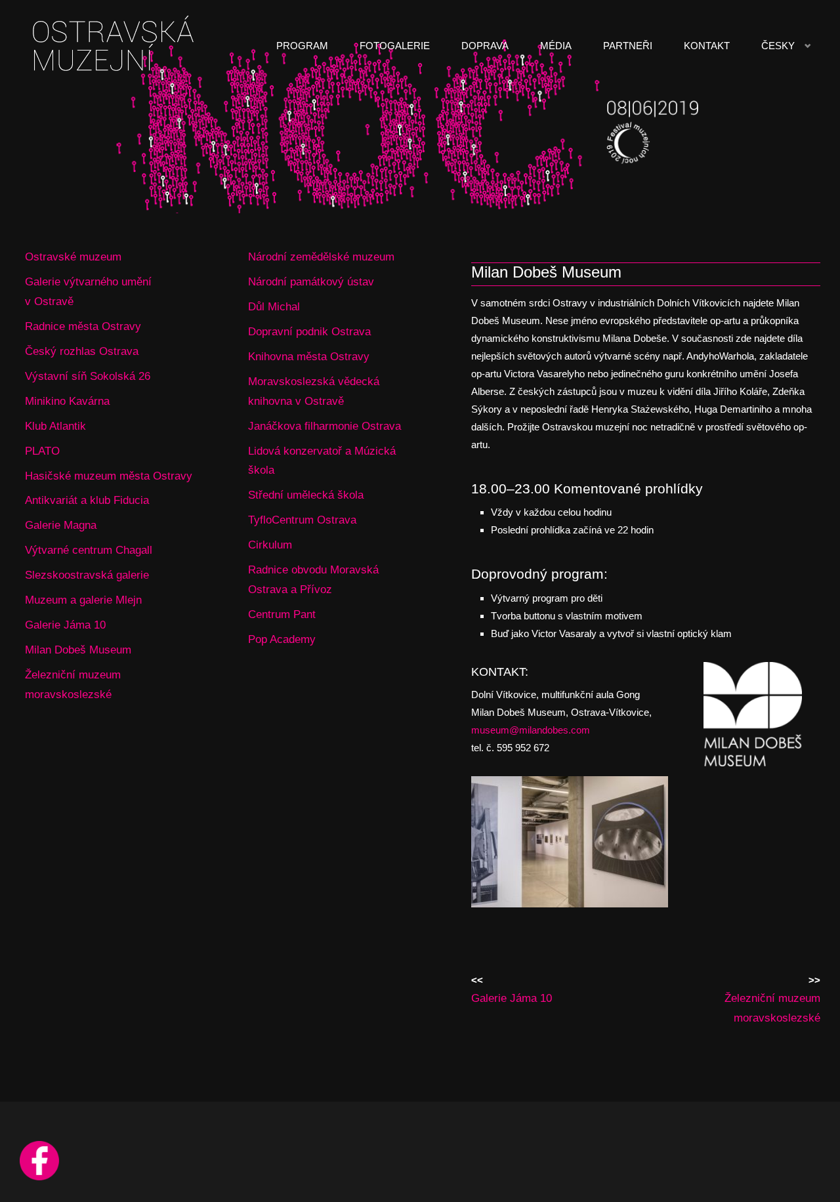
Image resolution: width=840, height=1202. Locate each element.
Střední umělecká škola (306, 495)
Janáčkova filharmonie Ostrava (324, 426)
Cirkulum (270, 544)
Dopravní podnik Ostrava (309, 331)
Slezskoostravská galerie (87, 575)
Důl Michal (274, 306)
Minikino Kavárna (67, 401)
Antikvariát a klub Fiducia (87, 500)
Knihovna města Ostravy (308, 356)
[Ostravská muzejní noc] (116, 45)
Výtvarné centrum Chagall (88, 550)
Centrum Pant (282, 614)
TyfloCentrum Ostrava (302, 520)
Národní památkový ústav (311, 281)
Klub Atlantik (55, 426)
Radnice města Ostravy (83, 326)
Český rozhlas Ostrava (81, 351)
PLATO (42, 451)
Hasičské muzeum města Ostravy (108, 476)
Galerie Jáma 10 (65, 625)
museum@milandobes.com (530, 730)
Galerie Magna (60, 525)
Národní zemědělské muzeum (321, 256)
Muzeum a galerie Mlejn (83, 600)
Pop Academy (282, 639)
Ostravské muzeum (73, 256)
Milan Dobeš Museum (78, 649)
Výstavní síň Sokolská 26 (87, 376)
